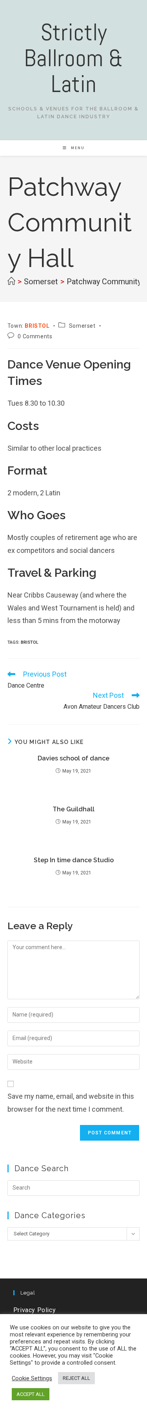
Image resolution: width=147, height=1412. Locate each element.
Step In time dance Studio (74, 860)
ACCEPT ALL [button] (30, 1394)
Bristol (29, 642)
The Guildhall (73, 809)
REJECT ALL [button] (76, 1378)
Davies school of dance (73, 758)
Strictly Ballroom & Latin (73, 58)
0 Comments (35, 336)
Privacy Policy (34, 1310)
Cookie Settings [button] (32, 1378)
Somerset (82, 326)
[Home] (11, 281)
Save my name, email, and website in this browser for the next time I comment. (70, 1102)
